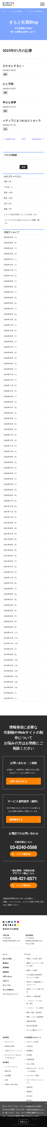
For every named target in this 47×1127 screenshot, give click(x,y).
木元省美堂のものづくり (32, 1037)
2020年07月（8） (11, 599)
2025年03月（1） (11, 308)
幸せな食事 (9, 102)
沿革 (6, 1080)
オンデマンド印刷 (33, 1075)
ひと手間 (8, 84)
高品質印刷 (30, 1059)
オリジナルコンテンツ (10, 994)
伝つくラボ (6, 985)
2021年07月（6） (11, 533)
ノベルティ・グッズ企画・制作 (34, 1002)
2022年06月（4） (11, 473)
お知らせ (6, 981)
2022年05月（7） (11, 478)
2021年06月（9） (11, 539)
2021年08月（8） (11, 528)
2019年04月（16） (11, 682)
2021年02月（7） (11, 561)
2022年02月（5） (11, 495)
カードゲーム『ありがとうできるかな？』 (13, 1056)
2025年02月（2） (11, 314)
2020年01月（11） (11, 632)
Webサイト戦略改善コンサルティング (35, 983)
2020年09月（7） (11, 588)
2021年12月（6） (11, 506)
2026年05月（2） (11, 242)
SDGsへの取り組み (11, 1084)
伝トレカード (9, 1042)
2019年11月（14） (11, 643)
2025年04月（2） (11, 303)
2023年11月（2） (11, 385)
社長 (5, 129)
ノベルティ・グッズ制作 (35, 1008)
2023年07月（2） (11, 407)
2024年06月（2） (11, 352)
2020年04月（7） (11, 616)
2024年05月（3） (11, 358)
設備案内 (30, 1050)
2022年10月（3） (11, 451)
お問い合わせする (18, 781)
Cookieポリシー (38, 1109)
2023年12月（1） (11, 380)
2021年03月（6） (11, 555)
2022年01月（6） (11, 500)
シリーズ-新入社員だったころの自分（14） (21, 214)
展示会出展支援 (32, 1025)
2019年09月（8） (11, 654)
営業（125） (9, 192)
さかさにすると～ (13, 65)
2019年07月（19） (11, 665)
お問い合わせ (7, 976)
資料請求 (6, 972)
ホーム (5, 11)
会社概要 (8, 1075)
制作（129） (9, 198)
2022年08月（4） (11, 462)
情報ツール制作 (32, 970)
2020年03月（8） (11, 621)
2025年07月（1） (11, 292)
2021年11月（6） (11, 511)
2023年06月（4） (11, 413)
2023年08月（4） (11, 402)
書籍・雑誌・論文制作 (34, 1012)
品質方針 (30, 1087)
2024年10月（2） (11, 330)
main (23, 138)
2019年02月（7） (11, 693)
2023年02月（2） (11, 429)
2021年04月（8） (11, 550)
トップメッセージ (11, 1066)
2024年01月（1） (11, 374)
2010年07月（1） (11, 698)
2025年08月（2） (11, 286)
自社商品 (6, 1037)
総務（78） (8, 209)
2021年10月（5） (11, 517)
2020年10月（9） (11, 583)
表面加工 (30, 1091)
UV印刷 (29, 1055)
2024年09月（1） (11, 336)
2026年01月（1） (11, 259)
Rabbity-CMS (9, 1046)
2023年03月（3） (11, 424)
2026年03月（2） (11, 253)
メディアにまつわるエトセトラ (22, 120)
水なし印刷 (30, 1064)
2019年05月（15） (11, 676)
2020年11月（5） (11, 577)
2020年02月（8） (11, 627)
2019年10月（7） (11, 649)
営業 (5, 93)
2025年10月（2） (11, 275)
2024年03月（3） (11, 363)
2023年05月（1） (11, 418)
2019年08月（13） (11, 660)
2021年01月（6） (11, 566)
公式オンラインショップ (13, 1050)
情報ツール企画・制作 (34, 958)
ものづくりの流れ (33, 1042)
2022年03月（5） (11, 489)
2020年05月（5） (11, 610)
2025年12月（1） (11, 264)
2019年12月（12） (11, 638)
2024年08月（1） (11, 341)
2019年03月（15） (11, 687)
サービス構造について (34, 1030)
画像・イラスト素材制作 (35, 1017)
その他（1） (9, 187)
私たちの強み (7, 958)
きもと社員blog (17, 11)
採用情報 (6, 967)
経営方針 (8, 1071)
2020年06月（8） (11, 605)
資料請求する (16, 819)
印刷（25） (8, 181)
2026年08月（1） (11, 237)
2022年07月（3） (11, 467)
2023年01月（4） (11, 434)
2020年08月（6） (11, 594)
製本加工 (30, 1100)
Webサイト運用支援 (33, 996)
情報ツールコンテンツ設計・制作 (35, 964)
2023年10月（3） (11, 391)
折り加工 (30, 1096)
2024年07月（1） (11, 347)
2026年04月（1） (11, 248)
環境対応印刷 (31, 1021)
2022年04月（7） (11, 484)
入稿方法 (30, 1046)
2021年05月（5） (11, 544)
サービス (27, 954)
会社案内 (6, 1062)
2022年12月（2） (11, 440)
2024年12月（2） (11, 319)
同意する (23, 1121)
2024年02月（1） (11, 369)
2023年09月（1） (11, 396)
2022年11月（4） (11, 445)
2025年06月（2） (11, 297)
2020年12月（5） (11, 572)
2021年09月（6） (11, 522)
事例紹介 (6, 963)
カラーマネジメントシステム (35, 1081)
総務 (5, 74)
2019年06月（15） (11, 670)
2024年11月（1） (11, 325)
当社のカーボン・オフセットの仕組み (35, 1069)
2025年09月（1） (11, 281)
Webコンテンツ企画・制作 (35, 990)
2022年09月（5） (11, 456)
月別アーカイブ (11, 232)
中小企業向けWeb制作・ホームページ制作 (35, 976)
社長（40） (8, 203)
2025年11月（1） (11, 270)
